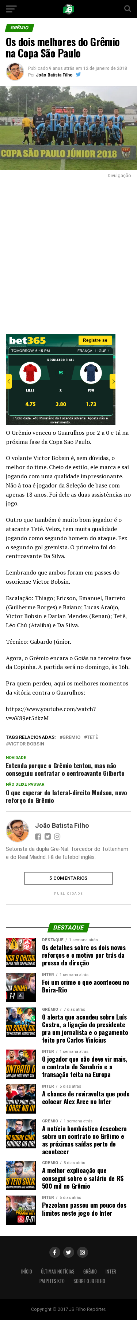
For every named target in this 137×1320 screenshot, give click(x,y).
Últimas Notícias (58, 1271)
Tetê (92, 737)
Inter (111, 1271)
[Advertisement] (68, 254)
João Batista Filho (54, 75)
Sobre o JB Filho (89, 1281)
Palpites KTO (52, 1281)
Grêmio (90, 1271)
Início (26, 1271)
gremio (71, 737)
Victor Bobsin (26, 744)
